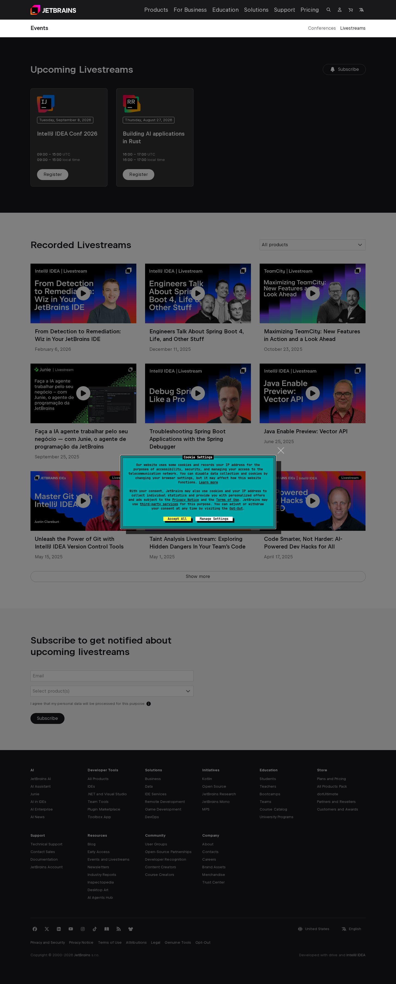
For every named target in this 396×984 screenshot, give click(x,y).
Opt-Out (236, 508)
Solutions (256, 10)
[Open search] (328, 9)
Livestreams (353, 28)
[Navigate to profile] (339, 9)
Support (284, 10)
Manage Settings (214, 519)
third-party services (159, 504)
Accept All (177, 519)
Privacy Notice (185, 500)
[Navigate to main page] (53, 10)
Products (156, 10)
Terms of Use (227, 500)
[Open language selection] (361, 9)
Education (225, 10)
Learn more (208, 482)
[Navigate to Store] (350, 9)
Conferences (322, 28)
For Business (190, 10)
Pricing (309, 10)
